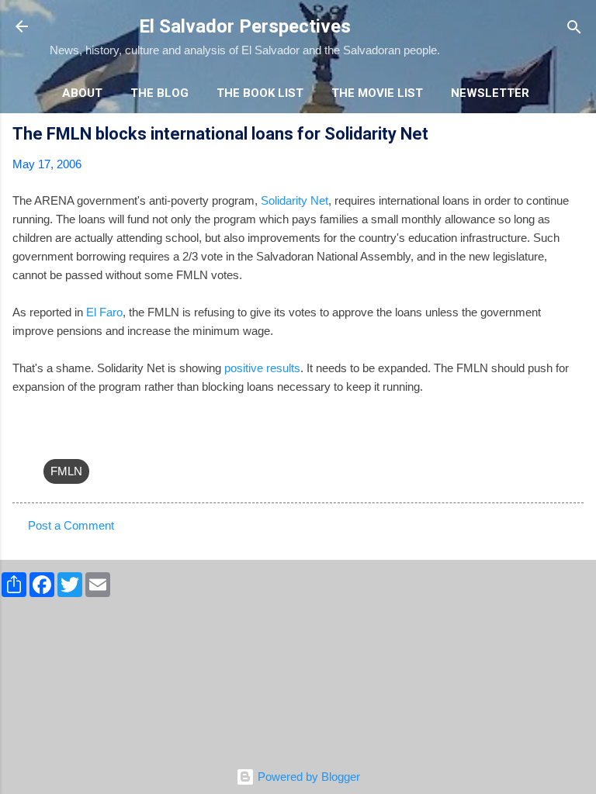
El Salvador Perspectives (245, 26)
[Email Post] (52, 440)
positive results (262, 368)
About (82, 93)
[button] (574, 136)
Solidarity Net (294, 200)
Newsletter (490, 93)
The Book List (260, 93)
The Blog (159, 93)
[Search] (574, 28)
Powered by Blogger (307, 776)
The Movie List (377, 93)
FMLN (66, 471)
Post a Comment (71, 525)
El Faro (104, 312)
